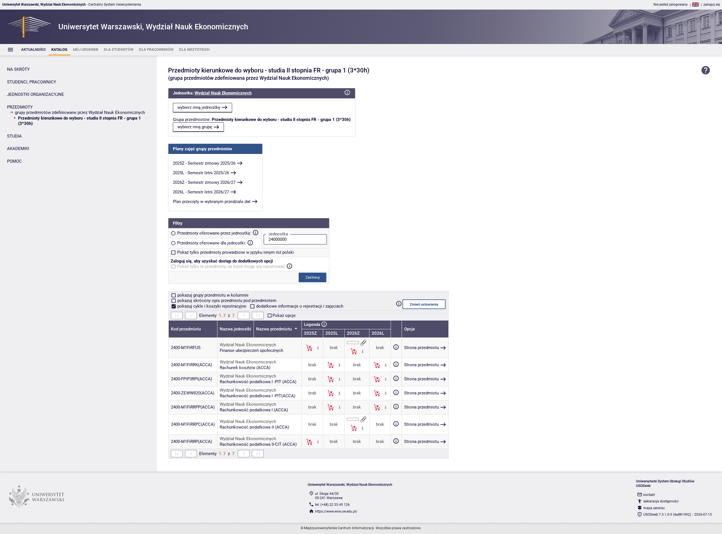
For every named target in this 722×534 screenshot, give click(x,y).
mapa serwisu (654, 508)
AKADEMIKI (18, 148)
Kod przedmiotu (186, 329)
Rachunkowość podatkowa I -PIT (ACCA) (258, 381)
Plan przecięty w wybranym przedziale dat (211, 201)
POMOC (14, 161)
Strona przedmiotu (421, 347)
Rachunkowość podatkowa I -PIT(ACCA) (257, 395)
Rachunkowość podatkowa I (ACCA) (254, 409)
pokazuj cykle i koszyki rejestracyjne (211, 306)
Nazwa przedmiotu (274, 329)
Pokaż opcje (284, 315)
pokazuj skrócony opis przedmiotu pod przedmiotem (226, 300)
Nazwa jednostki (235, 329)
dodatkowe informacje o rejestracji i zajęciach (299, 306)
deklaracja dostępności (661, 501)
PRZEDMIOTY (20, 107)
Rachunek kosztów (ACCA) (245, 367)
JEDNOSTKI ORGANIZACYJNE (35, 94)
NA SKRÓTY (18, 69)
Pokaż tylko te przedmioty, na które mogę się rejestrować (231, 266)
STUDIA (14, 136)
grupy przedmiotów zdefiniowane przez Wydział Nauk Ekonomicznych (80, 112)
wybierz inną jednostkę (198, 107)
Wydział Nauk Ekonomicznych (223, 93)
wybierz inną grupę (194, 126)
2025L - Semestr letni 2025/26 (201, 172)
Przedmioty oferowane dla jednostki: (211, 243)
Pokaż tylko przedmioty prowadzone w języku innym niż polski (235, 252)
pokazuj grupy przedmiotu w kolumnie (212, 295)
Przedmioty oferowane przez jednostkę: (214, 233)
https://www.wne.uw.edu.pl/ (336, 511)
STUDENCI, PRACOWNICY (31, 82)
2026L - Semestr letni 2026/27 (201, 192)
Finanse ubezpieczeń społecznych (251, 350)
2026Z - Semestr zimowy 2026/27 (204, 182)
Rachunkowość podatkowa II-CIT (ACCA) (258, 444)
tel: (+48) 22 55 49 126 (332, 505)
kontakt (649, 495)
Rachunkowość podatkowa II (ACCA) (254, 427)
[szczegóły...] (318, 347)
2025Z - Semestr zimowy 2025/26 (204, 163)
